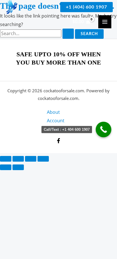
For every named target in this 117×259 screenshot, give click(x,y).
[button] (86, 7)
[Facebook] (58, 140)
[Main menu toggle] (104, 21)
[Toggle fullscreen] (18, 159)
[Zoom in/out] (5, 159)
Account (55, 120)
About (53, 112)
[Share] (30, 159)
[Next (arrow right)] (18, 167)
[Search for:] (37, 33)
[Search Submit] (68, 34)
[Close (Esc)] (43, 159)
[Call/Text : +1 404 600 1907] (103, 129)
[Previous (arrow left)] (5, 167)
